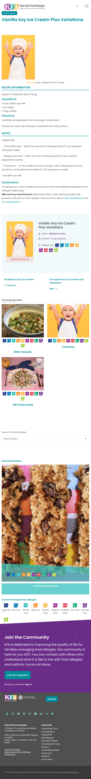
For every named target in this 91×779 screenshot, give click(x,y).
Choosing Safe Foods (50, 744)
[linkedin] (41, 713)
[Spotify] (35, 713)
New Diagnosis (47, 738)
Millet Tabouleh (23, 351)
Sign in (28, 684)
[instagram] (12, 713)
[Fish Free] (62, 245)
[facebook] (7, 713)
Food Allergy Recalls (50, 750)
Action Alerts (47, 759)
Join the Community (18, 675)
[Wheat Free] (56, 250)
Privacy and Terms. (62, 772)
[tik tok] (29, 713)
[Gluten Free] (67, 245)
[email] (52, 713)
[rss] (46, 713)
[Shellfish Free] (46, 250)
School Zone (46, 753)
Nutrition (45, 747)
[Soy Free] (36, 341)
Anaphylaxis (46, 735)
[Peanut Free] (77, 245)
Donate (52, 699)
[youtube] (18, 713)
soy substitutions (11, 201)
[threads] (24, 713)
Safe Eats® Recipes (49, 741)
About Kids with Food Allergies (18, 752)
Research (45, 756)
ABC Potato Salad (23, 404)
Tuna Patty (68, 346)
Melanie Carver (57, 233)
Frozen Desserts (58, 238)
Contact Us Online (12, 750)
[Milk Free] (72, 245)
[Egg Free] (57, 245)
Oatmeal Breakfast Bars (45, 586)
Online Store (10, 755)
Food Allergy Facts (49, 729)
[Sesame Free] (41, 250)
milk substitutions (73, 198)
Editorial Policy (74, 772)
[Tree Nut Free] (51, 250)
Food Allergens (47, 732)
